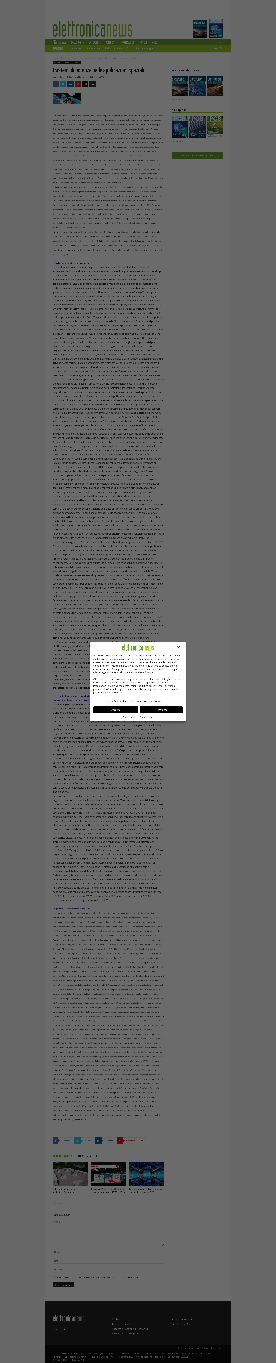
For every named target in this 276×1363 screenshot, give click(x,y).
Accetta (115, 709)
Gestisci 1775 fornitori (116, 701)
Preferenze (161, 709)
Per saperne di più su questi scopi (146, 701)
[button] (178, 647)
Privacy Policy (146, 717)
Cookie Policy (129, 717)
